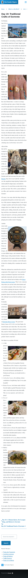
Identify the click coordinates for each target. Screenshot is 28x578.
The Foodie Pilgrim (10, 2)
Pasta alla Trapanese (9, 552)
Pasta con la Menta (8, 560)
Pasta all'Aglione (8, 556)
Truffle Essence (7, 558)
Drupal (9, 573)
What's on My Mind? (13, 9)
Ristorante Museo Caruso (9, 321)
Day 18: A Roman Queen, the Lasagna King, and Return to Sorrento (13, 521)
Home (2, 9)
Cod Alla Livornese (8, 554)
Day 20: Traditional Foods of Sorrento (12, 526)
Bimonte (3, 178)
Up (2, 524)
